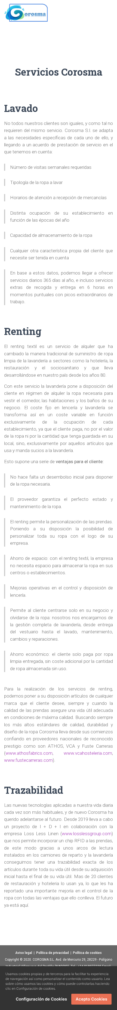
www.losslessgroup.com (87, 833)
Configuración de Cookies (41, 999)
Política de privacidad (52, 953)
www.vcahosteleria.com (88, 753)
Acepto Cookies (91, 999)
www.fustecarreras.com (28, 760)
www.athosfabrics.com (29, 753)
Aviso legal (23, 953)
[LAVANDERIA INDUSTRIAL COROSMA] (26, 12)
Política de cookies (87, 953)
